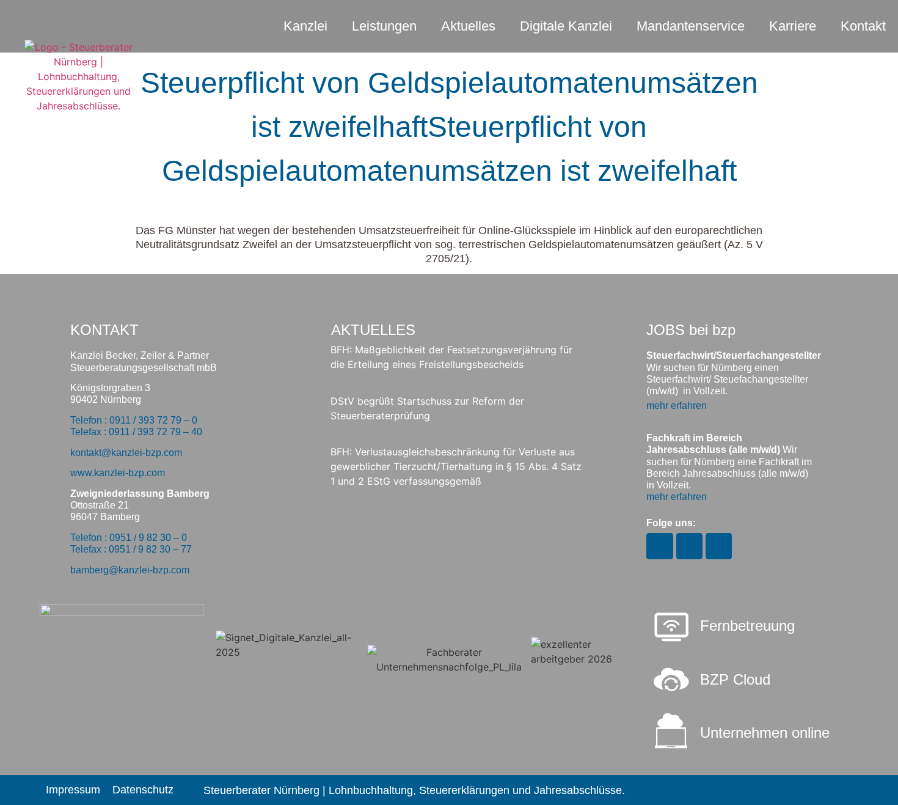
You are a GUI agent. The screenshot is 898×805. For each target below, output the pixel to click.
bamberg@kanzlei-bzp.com (129, 570)
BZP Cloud (735, 679)
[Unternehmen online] (671, 731)
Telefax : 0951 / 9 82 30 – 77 (131, 549)
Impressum (73, 790)
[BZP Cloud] (671, 679)
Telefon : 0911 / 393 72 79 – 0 (133, 420)
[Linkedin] (719, 546)
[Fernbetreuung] (671, 628)
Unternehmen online (765, 732)
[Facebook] (689, 546)
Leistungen (384, 26)
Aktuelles (468, 26)
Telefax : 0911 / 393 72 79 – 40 (136, 432)
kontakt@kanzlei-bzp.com (126, 452)
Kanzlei (305, 26)
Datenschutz (142, 790)
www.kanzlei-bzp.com (117, 473)
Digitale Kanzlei (566, 26)
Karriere (792, 26)
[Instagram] (659, 546)
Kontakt (863, 26)
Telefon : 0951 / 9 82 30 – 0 (128, 537)
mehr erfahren (676, 405)
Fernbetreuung (747, 625)
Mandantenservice (691, 26)
